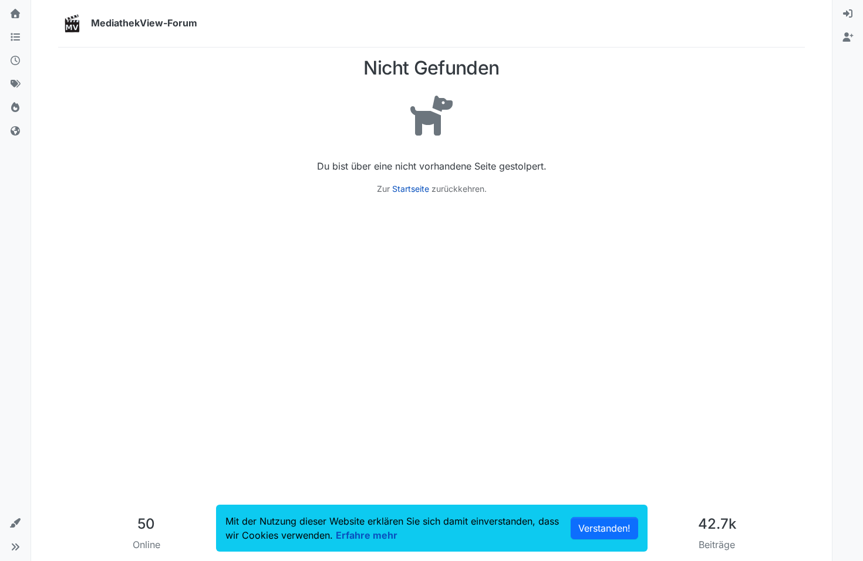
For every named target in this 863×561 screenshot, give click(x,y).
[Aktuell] (15, 61)
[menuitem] (847, 14)
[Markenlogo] (72, 23)
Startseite (410, 189)
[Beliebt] (15, 108)
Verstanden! (604, 528)
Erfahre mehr (366, 535)
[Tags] (15, 84)
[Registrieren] (847, 37)
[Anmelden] (847, 14)
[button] (15, 523)
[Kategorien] (15, 37)
